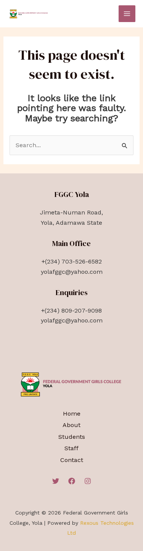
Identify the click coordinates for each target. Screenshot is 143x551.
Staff (71, 448)
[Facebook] (71, 481)
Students (71, 436)
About (71, 425)
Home (71, 413)
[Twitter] (55, 481)
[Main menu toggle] (127, 13)
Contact (71, 460)
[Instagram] (87, 481)
